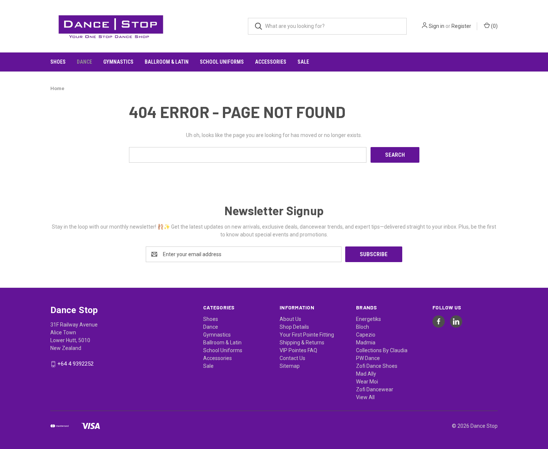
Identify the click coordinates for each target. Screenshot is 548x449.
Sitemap (290, 366)
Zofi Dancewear (374, 389)
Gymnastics (118, 62)
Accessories (270, 62)
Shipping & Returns (302, 342)
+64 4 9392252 (75, 364)
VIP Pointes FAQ (298, 350)
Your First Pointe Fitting (307, 335)
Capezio (365, 335)
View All (365, 397)
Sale (303, 62)
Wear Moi (367, 382)
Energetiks (368, 319)
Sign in (436, 26)
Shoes (58, 62)
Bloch (362, 327)
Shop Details (294, 327)
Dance (84, 62)
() (494, 26)
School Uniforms (222, 62)
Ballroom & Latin (167, 62)
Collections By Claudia (381, 350)
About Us (290, 319)
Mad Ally (366, 374)
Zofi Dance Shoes (376, 366)
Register (461, 26)
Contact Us (292, 358)
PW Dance (368, 358)
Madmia (365, 342)
